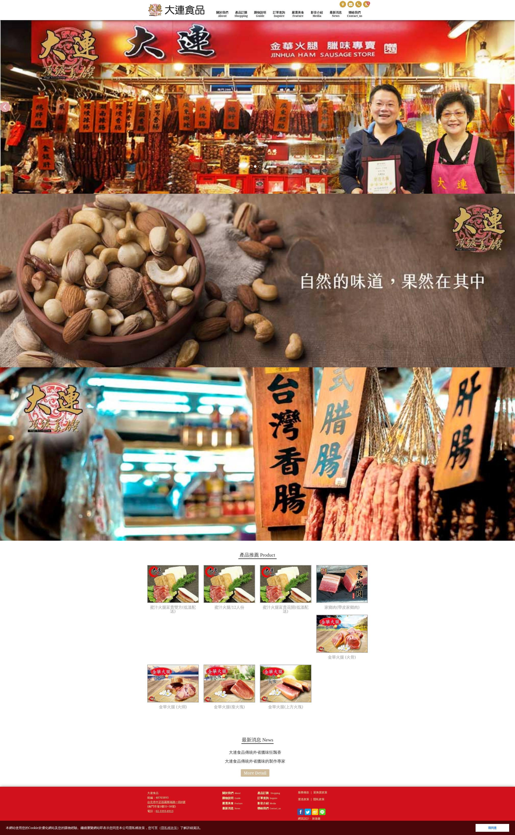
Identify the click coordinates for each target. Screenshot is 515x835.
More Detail (255, 773)
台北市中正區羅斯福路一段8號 (166, 802)
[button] (204, 828)
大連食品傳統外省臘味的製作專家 (255, 761)
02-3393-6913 (164, 811)
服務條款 (303, 792)
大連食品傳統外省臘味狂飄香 (255, 752)
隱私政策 (318, 799)
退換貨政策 (320, 792)
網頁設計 (303, 818)
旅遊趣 (316, 818)
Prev (5, 107)
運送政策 (303, 799)
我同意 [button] (492, 828)
